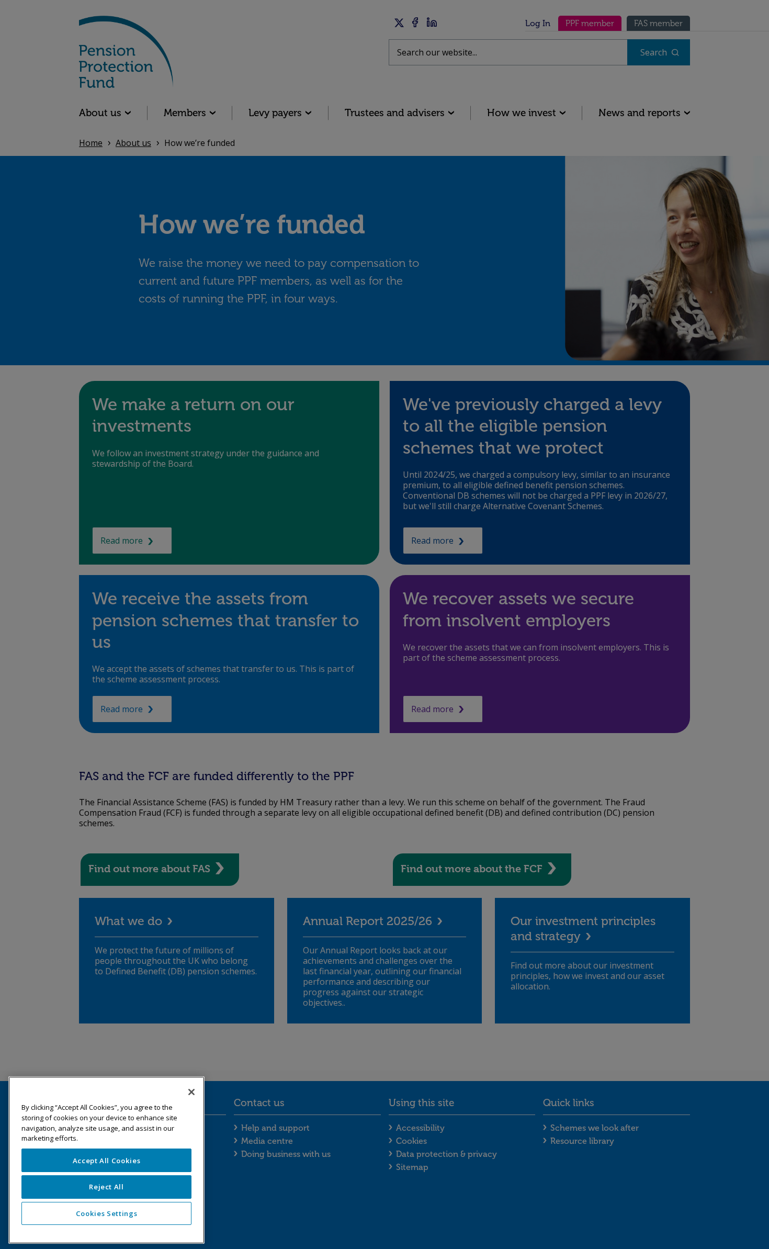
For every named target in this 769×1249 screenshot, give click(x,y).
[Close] (191, 1092)
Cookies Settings (107, 1213)
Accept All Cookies (107, 1160)
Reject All (106, 1186)
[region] (106, 1160)
